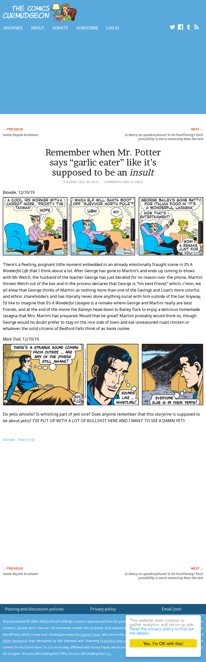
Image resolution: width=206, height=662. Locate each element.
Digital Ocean (90, 634)
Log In (112, 28)
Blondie (9, 439)
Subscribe (87, 28)
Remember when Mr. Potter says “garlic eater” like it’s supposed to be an (103, 162)
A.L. (109, 653)
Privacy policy (103, 609)
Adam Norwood (15, 640)
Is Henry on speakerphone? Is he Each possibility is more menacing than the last (164, 137)
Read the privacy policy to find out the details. (162, 630)
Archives (13, 28)
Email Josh (171, 609)
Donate (60, 28)
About (37, 28)
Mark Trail (26, 439)
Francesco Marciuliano (117, 640)
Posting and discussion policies (34, 609)
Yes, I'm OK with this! (163, 643)
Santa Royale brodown (20, 135)
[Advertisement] (91, 73)
